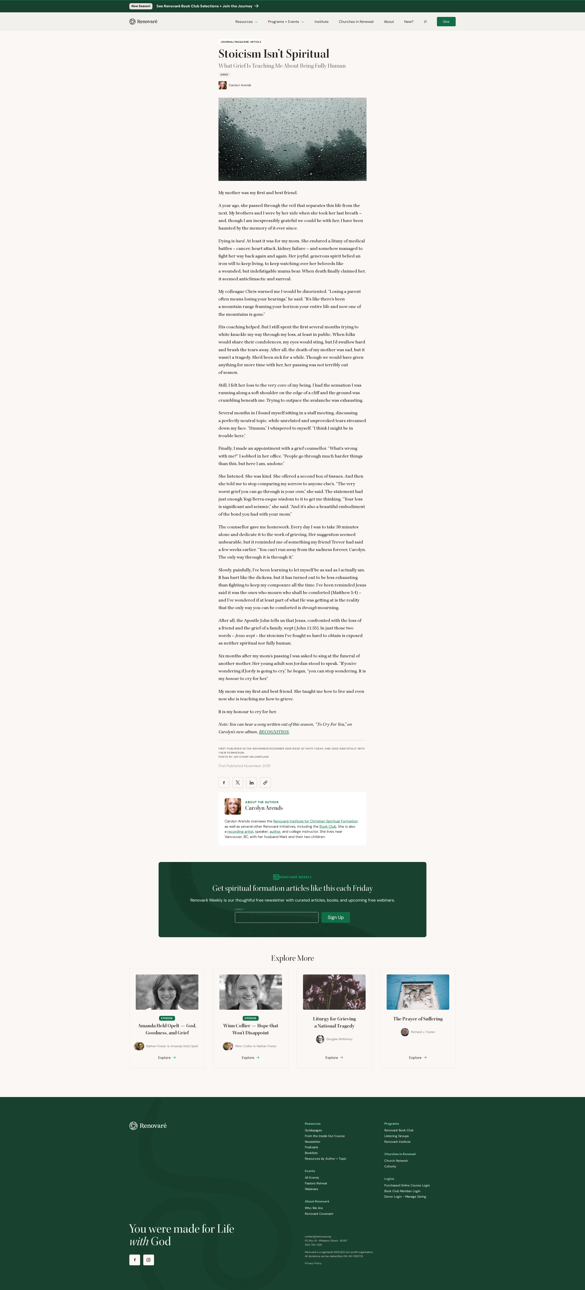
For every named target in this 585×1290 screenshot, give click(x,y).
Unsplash (261, 756)
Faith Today (314, 748)
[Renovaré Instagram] (148, 1260)
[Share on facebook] (223, 782)
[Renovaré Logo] (143, 22)
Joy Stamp (241, 756)
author (275, 831)
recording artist (240, 831)
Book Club (327, 826)
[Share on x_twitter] (237, 782)
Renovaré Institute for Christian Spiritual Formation (315, 821)
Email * (240, 909)
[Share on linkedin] (251, 782)
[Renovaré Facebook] (134, 1260)
